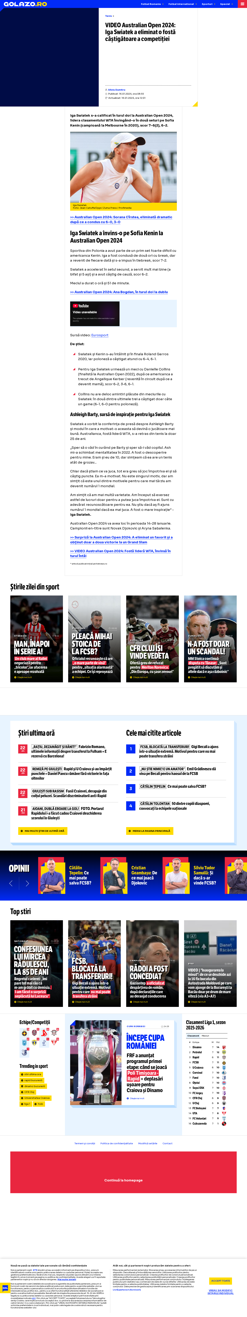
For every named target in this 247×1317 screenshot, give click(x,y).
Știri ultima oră (36, 733)
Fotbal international (181, 4)
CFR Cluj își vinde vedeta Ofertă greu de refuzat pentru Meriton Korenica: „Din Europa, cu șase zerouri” (152, 639)
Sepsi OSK (198, 1088)
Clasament (193, 1036)
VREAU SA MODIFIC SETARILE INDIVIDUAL (221, 1292)
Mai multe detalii (67, 1279)
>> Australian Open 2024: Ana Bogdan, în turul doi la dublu (119, 292)
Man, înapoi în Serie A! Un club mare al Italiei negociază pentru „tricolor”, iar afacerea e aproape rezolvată (36, 639)
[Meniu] (242, 4)
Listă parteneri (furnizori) (127, 1290)
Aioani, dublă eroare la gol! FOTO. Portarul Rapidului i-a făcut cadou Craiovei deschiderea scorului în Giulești (68, 813)
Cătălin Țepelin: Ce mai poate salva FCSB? (69, 875)
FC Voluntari (199, 1118)
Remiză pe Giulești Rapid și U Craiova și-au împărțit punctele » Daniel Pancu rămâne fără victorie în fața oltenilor (68, 774)
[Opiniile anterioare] (11, 883)
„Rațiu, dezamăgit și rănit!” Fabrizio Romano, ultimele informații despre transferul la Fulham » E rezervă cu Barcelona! (68, 751)
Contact (168, 1143)
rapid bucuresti (33, 1080)
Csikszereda (199, 1123)
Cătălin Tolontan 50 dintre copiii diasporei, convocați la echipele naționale (176, 806)
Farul (195, 1078)
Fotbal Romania (151, 4)
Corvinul (197, 1073)
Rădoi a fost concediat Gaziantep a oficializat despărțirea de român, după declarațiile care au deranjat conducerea (152, 963)
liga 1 (27, 1104)
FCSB (196, 1062)
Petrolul (197, 1052)
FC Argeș (198, 1093)
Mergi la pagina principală (151, 831)
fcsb (40, 1104)
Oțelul (196, 1083)
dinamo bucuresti (34, 1086)
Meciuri (205, 1036)
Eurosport (99, 335)
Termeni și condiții (84, 1143)
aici (34, 1298)
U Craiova (198, 1068)
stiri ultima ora (32, 1074)
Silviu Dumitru (116, 89)
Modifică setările (147, 1143)
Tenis (108, 16)
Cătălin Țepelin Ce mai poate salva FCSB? (176, 788)
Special (225, 4)
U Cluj (196, 1103)
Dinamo (197, 1047)
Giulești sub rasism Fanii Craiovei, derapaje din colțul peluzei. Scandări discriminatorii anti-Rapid (68, 793)
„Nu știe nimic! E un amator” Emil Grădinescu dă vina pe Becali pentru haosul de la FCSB (176, 771)
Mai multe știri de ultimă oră (44, 831)
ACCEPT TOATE (220, 1280)
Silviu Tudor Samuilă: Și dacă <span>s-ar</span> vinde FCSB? (194, 875)
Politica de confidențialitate (116, 1143)
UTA (195, 1113)
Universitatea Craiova (37, 1098)
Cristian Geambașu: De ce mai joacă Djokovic (131, 875)
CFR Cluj (29, 1092)
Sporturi (207, 4)
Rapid (196, 1057)
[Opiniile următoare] (27, 883)
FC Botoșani (199, 1108)
